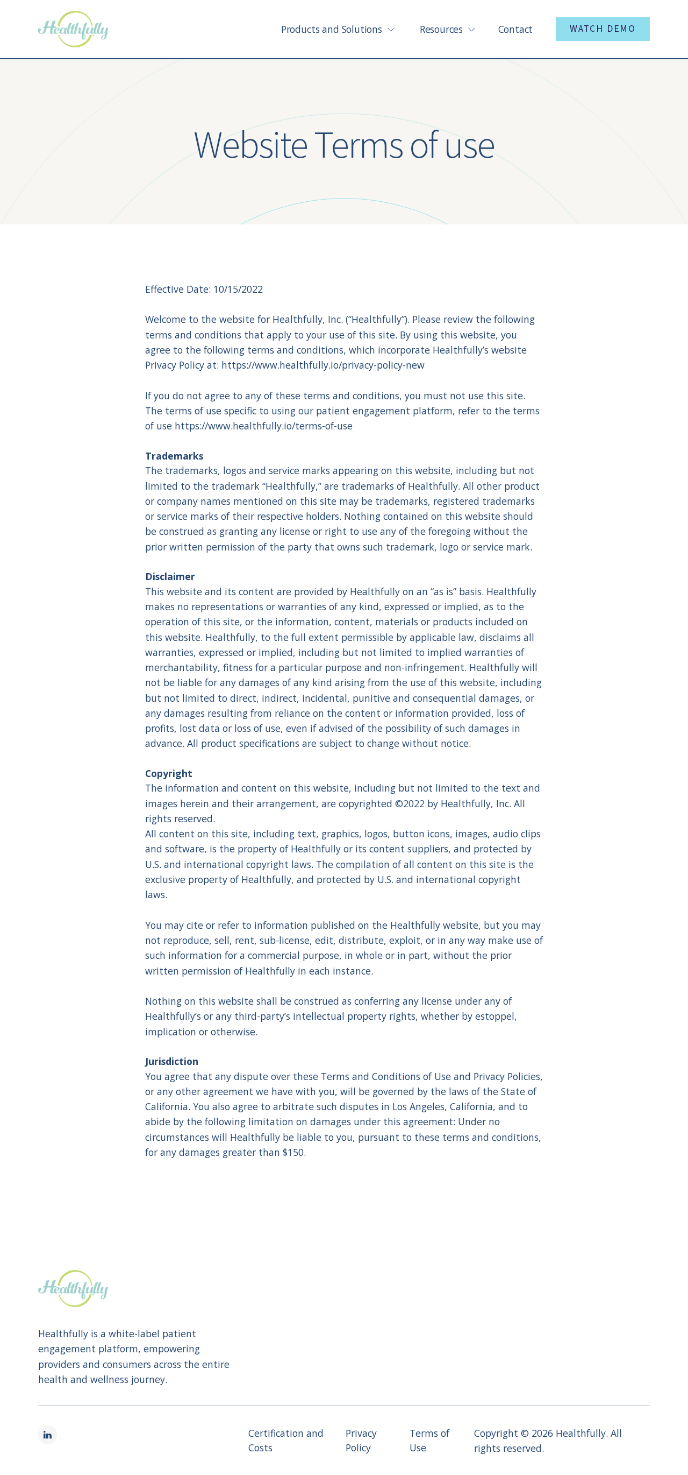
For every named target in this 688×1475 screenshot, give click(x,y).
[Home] (73, 29)
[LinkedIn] (47, 1434)
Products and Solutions (331, 29)
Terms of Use (429, 1440)
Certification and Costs (286, 1440)
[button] (332, 29)
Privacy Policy (361, 1440)
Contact (515, 29)
